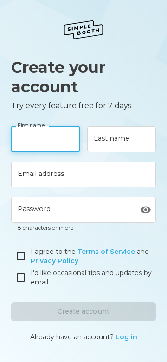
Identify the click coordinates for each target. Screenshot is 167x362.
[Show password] (145, 209)
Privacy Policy (54, 261)
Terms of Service (106, 251)
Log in (126, 337)
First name (31, 126)
